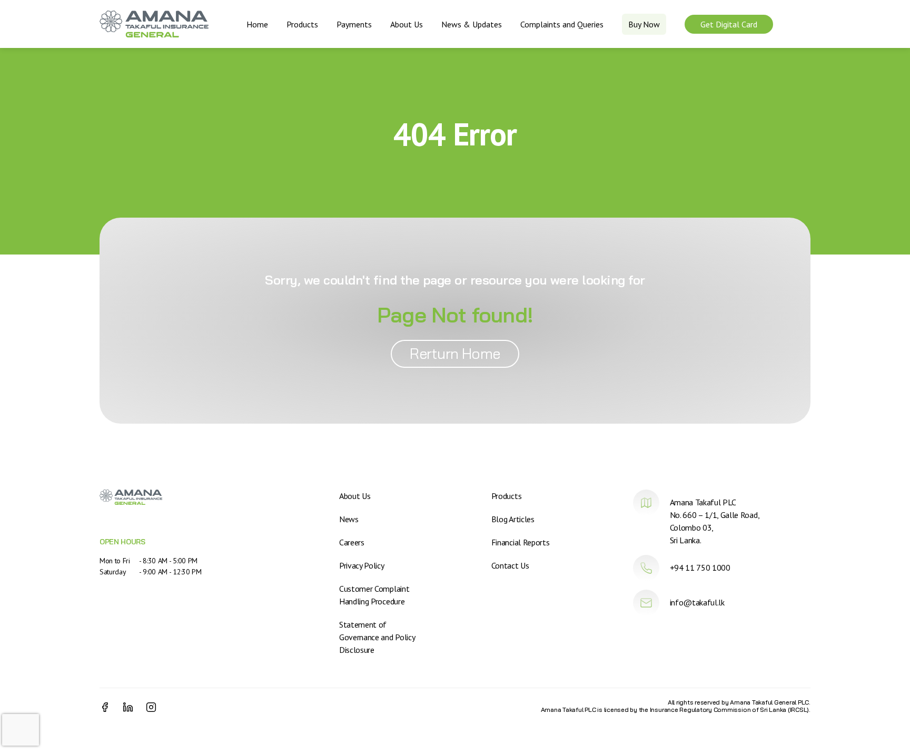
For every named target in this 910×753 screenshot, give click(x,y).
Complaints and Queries (562, 24)
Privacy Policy (361, 565)
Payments (354, 24)
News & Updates (471, 24)
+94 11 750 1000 (700, 567)
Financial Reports (520, 542)
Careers (351, 542)
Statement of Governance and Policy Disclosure (376, 637)
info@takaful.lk (697, 602)
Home (257, 24)
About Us (406, 24)
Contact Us (510, 565)
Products (302, 24)
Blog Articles (513, 519)
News (349, 519)
